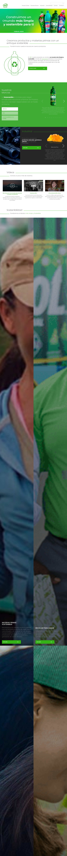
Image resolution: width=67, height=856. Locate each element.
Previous (42, 101)
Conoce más (32, 68)
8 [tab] (59, 117)
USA (4, 113)
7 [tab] (57, 117)
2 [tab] (47, 117)
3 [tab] (49, 117)
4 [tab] (51, 117)
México (5, 109)
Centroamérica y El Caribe (8, 117)
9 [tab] (61, 117)
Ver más (25, 147)
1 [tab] (45, 117)
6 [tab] (55, 117)
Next (64, 101)
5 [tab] (53, 117)
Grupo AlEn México (5, 5)
